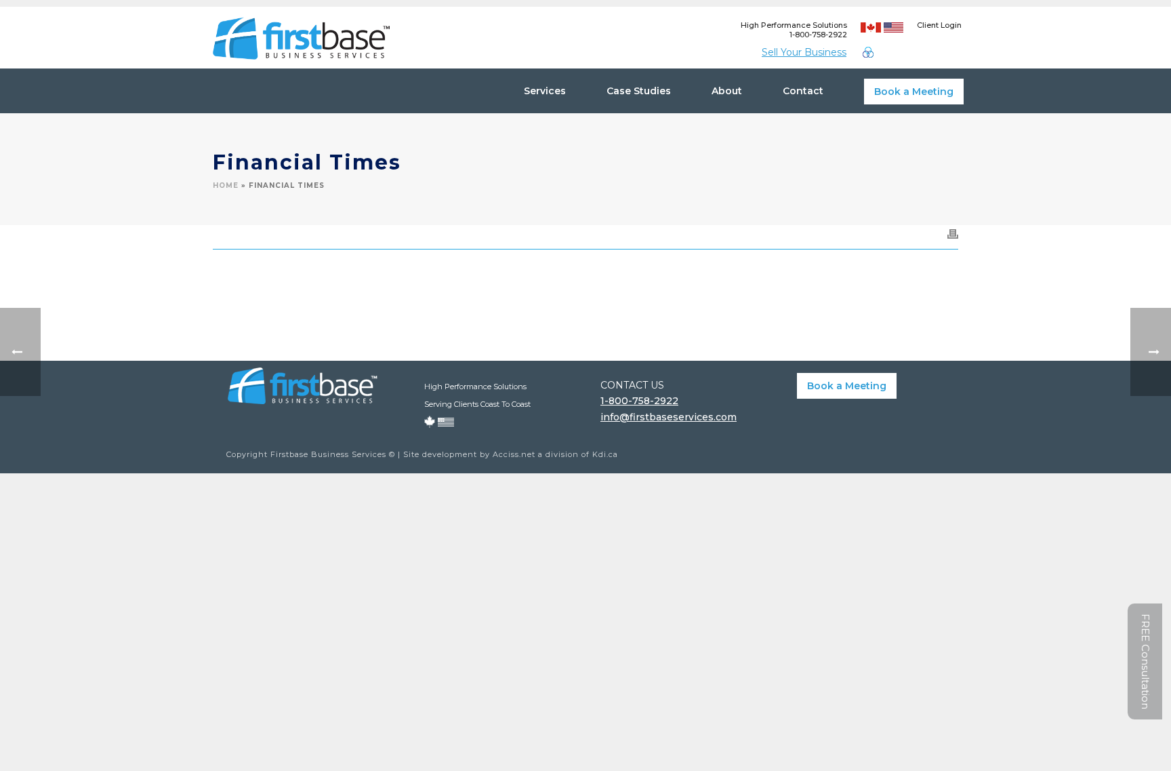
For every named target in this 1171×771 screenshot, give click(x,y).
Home (226, 185)
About (727, 91)
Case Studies (639, 91)
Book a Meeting (913, 91)
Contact (803, 91)
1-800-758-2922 (639, 401)
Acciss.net (514, 454)
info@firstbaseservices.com (668, 417)
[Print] (952, 233)
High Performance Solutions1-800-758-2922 (794, 29)
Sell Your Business (804, 52)
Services (545, 91)
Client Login (939, 25)
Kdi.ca (605, 454)
